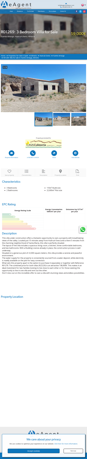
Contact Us (63, 11)
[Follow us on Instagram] (84, 11)
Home (11, 11)
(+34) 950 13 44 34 (33, 157)
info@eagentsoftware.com (66, 5)
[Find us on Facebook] (76, 11)
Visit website (75, 157)
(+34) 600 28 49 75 (66, 7)
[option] (43, 88)
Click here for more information (65, 444)
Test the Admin (52, 11)
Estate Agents (41, 11)
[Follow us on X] (80, 11)
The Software (30, 11)
